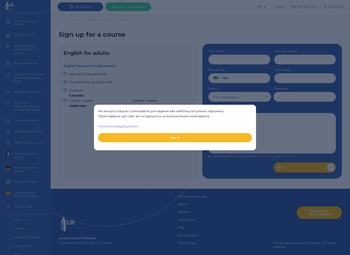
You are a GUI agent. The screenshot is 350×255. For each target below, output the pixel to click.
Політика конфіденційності (118, 126)
